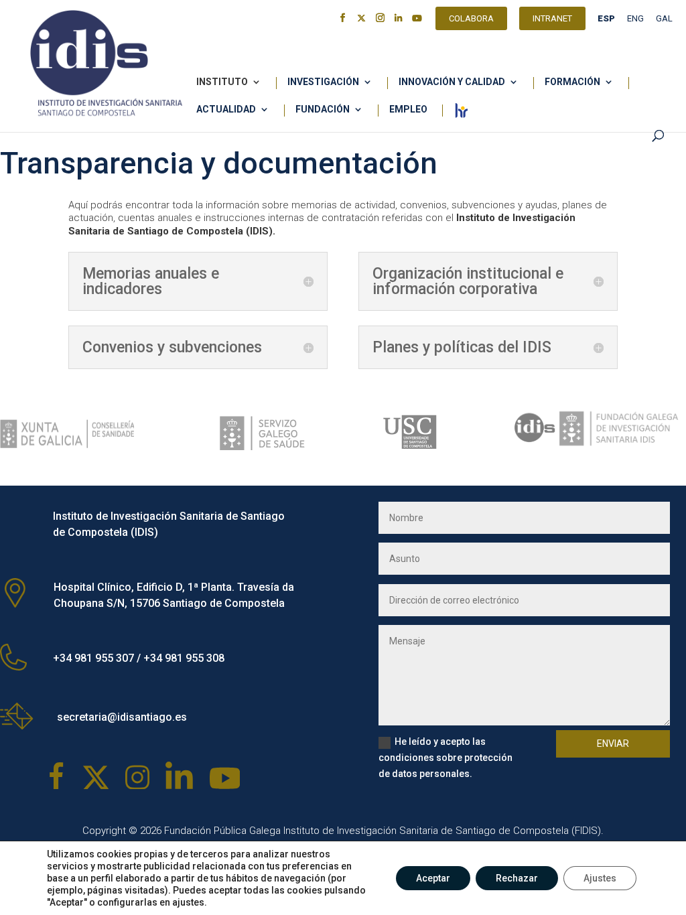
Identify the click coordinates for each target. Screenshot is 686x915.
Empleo (408, 109)
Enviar (613, 743)
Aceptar (433, 878)
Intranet (552, 20)
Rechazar (517, 878)
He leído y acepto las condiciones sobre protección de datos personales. (445, 757)
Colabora (471, 20)
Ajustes (600, 878)
